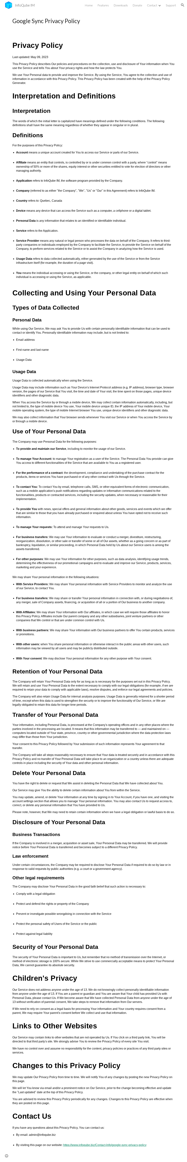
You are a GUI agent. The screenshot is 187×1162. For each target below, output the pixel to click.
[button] (182, 5)
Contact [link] (152, 5)
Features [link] (103, 5)
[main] (93, 21)
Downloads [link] (121, 5)
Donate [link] (137, 5)
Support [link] (171, 5)
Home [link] (89, 5)
